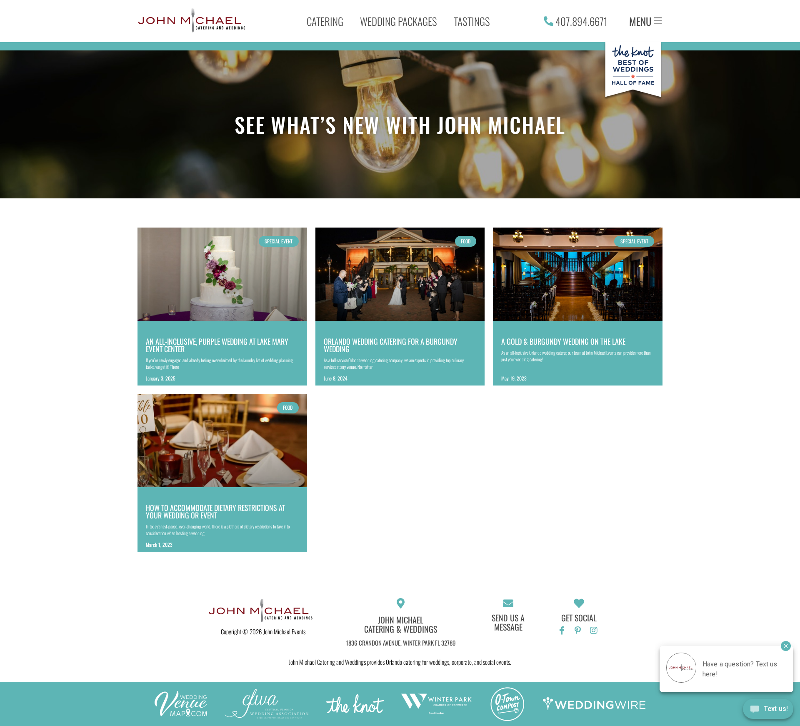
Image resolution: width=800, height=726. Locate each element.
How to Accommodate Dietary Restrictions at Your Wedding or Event (215, 511)
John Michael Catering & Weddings (400, 624)
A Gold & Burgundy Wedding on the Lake (563, 341)
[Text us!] (768, 710)
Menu (640, 21)
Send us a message (508, 622)
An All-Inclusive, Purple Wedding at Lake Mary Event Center (217, 345)
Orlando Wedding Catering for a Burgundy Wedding (391, 345)
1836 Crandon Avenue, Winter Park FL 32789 (401, 642)
